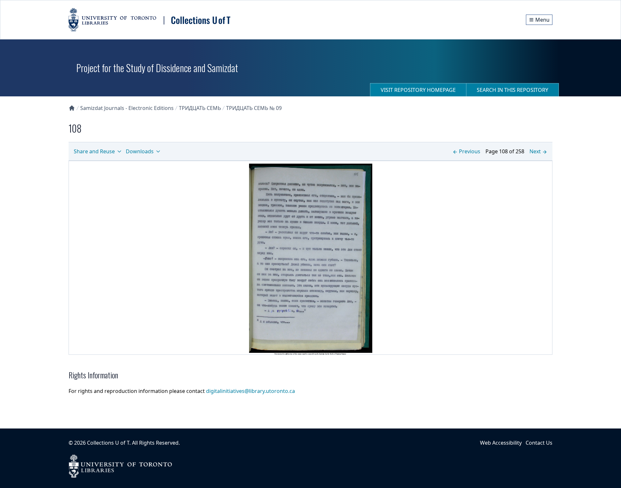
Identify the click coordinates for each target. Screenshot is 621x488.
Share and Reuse (94, 151)
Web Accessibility (501, 442)
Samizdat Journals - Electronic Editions (127, 108)
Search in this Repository (512, 89)
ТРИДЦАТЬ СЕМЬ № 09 (254, 108)
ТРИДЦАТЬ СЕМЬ (200, 108)
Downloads (140, 151)
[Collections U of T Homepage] (72, 108)
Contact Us (539, 442)
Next (535, 151)
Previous (469, 151)
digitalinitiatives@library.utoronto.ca (250, 391)
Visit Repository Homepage (418, 89)
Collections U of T (108, 442)
